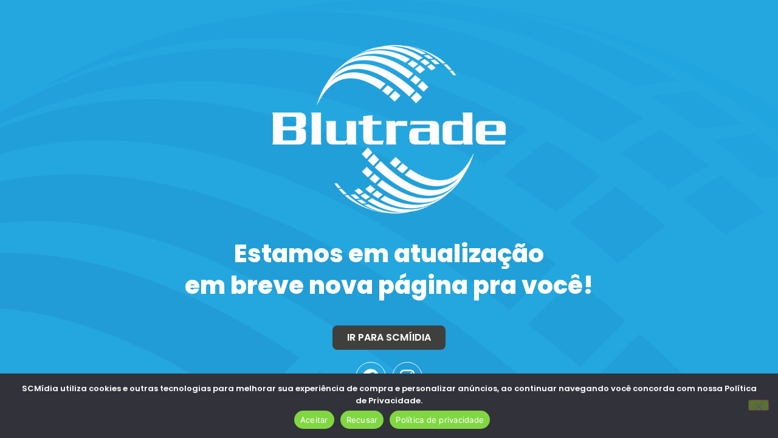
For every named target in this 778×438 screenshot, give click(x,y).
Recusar (362, 420)
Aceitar (314, 420)
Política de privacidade (440, 420)
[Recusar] (758, 405)
